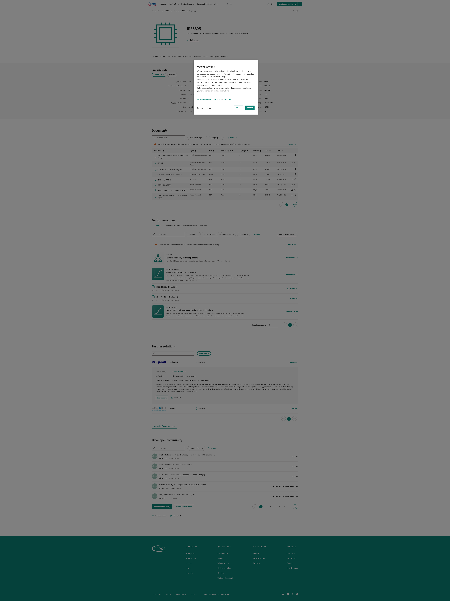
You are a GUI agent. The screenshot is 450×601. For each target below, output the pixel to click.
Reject (239, 107)
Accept (250, 107)
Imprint (228, 99)
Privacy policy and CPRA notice (209, 99)
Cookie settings (204, 108)
